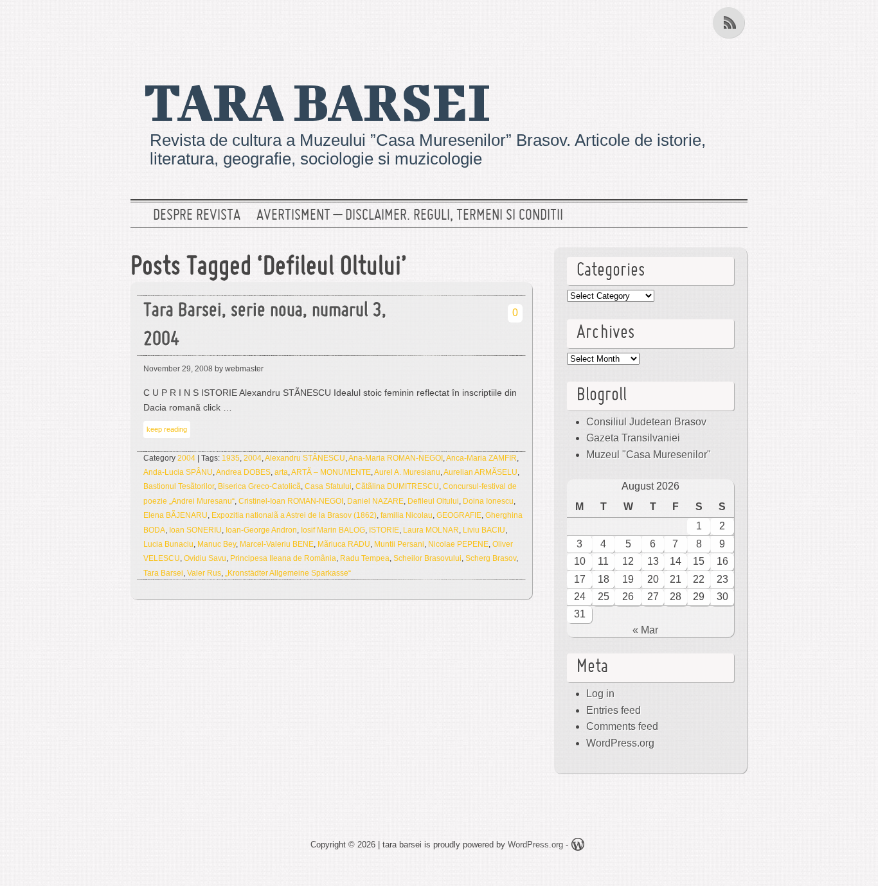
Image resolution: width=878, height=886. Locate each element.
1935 (231, 458)
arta (281, 472)
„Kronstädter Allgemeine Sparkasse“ (288, 573)
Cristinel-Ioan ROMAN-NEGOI (290, 501)
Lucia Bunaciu (168, 544)
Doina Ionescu (488, 501)
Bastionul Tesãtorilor (178, 486)
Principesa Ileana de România (283, 558)
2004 (186, 458)
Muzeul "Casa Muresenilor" (648, 454)
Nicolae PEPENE (458, 544)
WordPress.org (620, 743)
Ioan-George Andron (261, 530)
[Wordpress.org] (577, 846)
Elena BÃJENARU (175, 515)
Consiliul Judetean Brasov (646, 421)
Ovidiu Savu (205, 558)
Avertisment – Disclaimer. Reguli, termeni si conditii (409, 216)
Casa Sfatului (328, 486)
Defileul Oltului (433, 501)
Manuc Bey (216, 544)
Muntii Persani (399, 544)
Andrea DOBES (243, 472)
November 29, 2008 (178, 368)
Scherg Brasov (490, 558)
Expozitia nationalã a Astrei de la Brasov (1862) (294, 515)
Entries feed (613, 710)
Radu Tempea (365, 558)
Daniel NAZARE (375, 501)
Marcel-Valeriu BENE (277, 544)
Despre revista (196, 216)
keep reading (167, 429)
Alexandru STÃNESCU (305, 458)
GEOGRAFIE (458, 515)
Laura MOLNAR (431, 530)
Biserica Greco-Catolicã (259, 486)
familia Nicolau (407, 515)
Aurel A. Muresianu (407, 472)
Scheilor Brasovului (427, 558)
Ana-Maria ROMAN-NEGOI (395, 458)
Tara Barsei (163, 573)
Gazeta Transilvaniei (633, 437)
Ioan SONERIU (195, 530)
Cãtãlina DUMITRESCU (397, 486)
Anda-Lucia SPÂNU (178, 472)
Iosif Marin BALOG (333, 530)
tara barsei (316, 101)
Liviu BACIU (484, 530)
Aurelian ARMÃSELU (480, 472)
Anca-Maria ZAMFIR (481, 458)
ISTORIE (384, 530)
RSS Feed (730, 22)
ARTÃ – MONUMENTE (331, 472)
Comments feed (622, 726)
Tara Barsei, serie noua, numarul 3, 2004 (264, 326)
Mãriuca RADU (344, 544)
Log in (600, 693)
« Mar (645, 630)
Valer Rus (204, 573)
